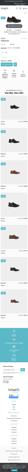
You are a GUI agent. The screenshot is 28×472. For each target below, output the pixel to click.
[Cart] (20, 8)
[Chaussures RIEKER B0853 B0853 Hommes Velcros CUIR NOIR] (14, 140)
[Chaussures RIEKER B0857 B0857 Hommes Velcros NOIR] (14, 269)
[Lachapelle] (5, 8)
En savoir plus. (22, 468)
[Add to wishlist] (15, 64)
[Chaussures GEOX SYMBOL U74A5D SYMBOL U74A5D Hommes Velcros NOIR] (14, 107)
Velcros (5, 40)
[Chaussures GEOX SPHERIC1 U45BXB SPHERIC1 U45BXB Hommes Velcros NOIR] (14, 204)
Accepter (14, 470)
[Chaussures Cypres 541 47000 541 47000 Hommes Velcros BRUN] (14, 237)
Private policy (21, 372)
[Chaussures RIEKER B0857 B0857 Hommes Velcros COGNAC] (14, 301)
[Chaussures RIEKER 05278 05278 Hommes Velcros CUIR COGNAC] (14, 172)
